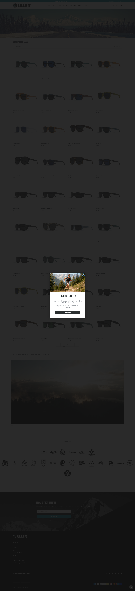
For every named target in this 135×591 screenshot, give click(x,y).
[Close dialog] (83, 274)
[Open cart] (131, 587)
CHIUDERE (67, 312)
